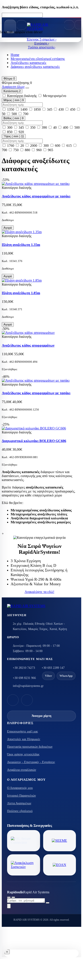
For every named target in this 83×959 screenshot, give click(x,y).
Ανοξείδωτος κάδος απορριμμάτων (28, 345)
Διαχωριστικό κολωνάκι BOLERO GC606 (34, 441)
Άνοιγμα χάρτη (41, 715)
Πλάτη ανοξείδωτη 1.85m (21, 293)
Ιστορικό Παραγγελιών (21, 795)
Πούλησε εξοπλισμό (20, 811)
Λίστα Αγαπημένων (19, 803)
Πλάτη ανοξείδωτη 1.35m (21, 245)
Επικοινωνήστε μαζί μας (22, 731)
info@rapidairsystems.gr (28, 686)
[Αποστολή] (47, 902)
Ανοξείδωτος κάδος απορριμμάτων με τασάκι (36, 196)
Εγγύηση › (41, 43)
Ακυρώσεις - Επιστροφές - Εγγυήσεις (31, 762)
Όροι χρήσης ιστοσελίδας (23, 754)
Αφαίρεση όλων (13, 87)
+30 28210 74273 (24, 667)
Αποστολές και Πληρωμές (23, 739)
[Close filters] (27, 88)
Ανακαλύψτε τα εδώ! (39, 592)
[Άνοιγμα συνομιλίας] (9, 906)
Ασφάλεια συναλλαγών (21, 769)
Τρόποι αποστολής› (41, 47)
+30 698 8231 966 (24, 678)
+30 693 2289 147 (53, 667)
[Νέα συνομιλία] (9, 897)
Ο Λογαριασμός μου (20, 788)
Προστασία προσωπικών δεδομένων (29, 746)
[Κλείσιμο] (13, 897)
